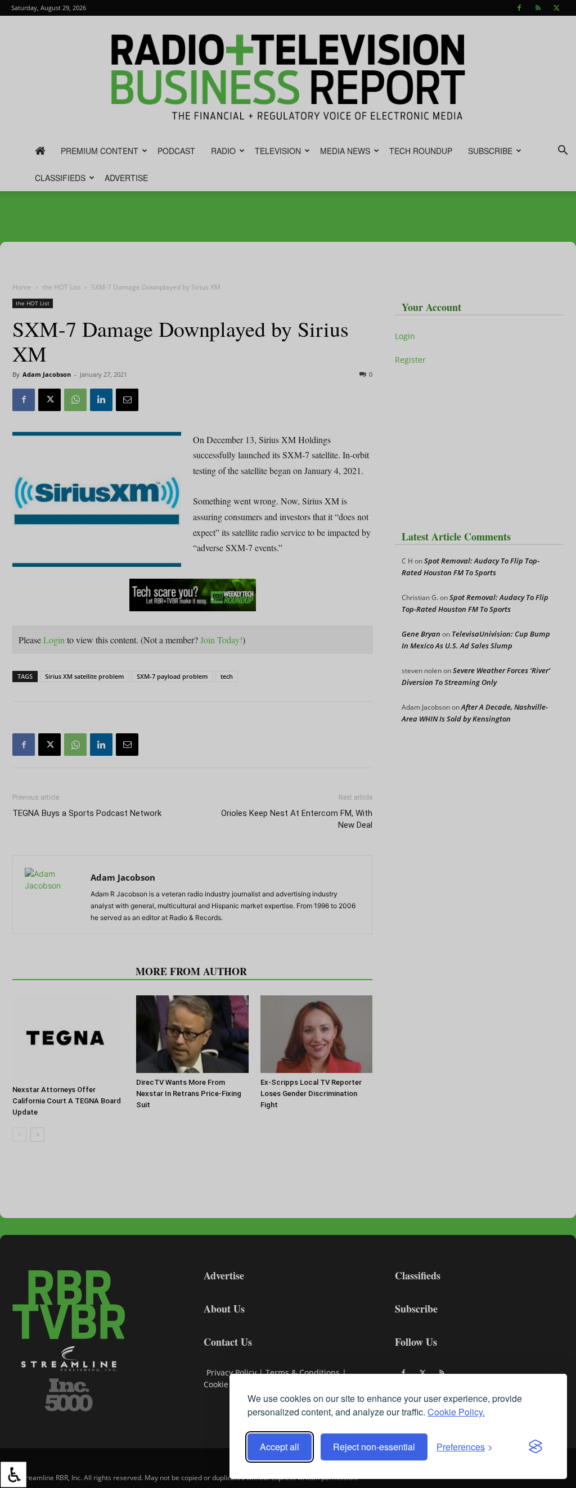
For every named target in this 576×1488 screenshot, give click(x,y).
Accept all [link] (279, 1446)
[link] (13, 1474)
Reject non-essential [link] (374, 1446)
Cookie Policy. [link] (456, 1411)
